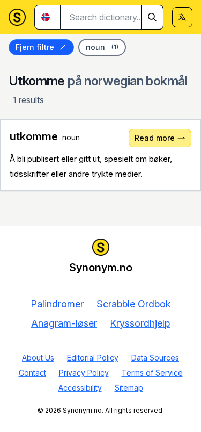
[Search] (152, 17)
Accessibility (80, 387)
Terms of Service (152, 372)
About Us (38, 357)
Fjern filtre (35, 47)
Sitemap (129, 387)
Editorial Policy (92, 357)
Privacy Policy (84, 372)
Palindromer (57, 303)
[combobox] (112, 17)
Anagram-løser (64, 323)
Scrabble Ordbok (133, 303)
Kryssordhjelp (140, 323)
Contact (32, 372)
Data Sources (155, 357)
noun (102, 47)
